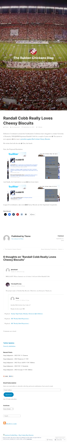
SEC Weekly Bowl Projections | (20, 319)
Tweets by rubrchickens (9, 346)
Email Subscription (9, 383)
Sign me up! (8, 394)
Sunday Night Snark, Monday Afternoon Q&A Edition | (27, 314)
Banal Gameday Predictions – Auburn (52, 249)
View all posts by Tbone (17, 239)
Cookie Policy (29, 439)
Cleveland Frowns (16, 284)
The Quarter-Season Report (12, 249)
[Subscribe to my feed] (4, 424)
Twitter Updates (8, 343)
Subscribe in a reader (11, 424)
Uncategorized (16, 127)
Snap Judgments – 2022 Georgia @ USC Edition (17, 370)
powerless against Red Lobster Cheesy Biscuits (35, 139)
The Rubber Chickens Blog (33, 58)
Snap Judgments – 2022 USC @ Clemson (15, 355)
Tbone (6, 127)
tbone (17, 298)
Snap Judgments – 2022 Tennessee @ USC (16, 359)
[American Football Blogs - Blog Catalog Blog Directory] (18, 435)
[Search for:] (12, 415)
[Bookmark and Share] (8, 376)
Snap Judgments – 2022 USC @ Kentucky (15, 366)
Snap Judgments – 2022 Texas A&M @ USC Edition (19, 362)
